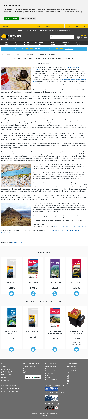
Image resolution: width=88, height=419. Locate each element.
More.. (86, 43)
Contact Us (59, 26)
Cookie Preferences (51, 366)
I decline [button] (15, 18)
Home (39, 26)
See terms (69, 49)
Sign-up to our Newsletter (53, 371)
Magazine (48, 377)
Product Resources (51, 379)
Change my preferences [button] (28, 18)
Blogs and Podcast (78, 43)
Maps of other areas (39, 43)
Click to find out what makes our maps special (70, 226)
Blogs (47, 375)
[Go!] (72, 37)
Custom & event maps (65, 43)
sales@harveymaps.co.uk (8, 385)
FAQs (76, 26)
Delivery (69, 26)
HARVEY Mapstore (5, 54)
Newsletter (48, 26)
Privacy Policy (49, 373)
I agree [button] (7, 18)
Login (83, 26)
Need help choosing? (26, 43)
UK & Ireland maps (6, 43)
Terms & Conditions (29, 366)
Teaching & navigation (52, 43)
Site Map (26, 373)
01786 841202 (5, 380)
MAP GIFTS (16, 43)
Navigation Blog (26, 54)
